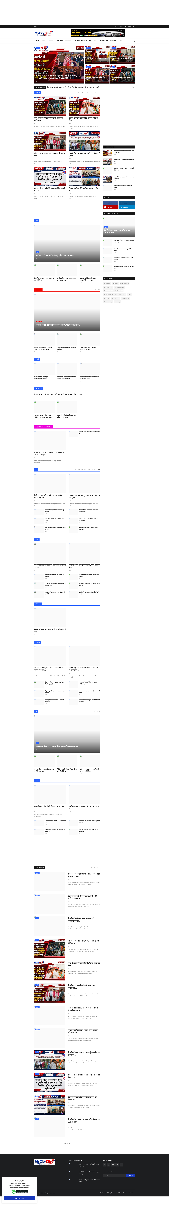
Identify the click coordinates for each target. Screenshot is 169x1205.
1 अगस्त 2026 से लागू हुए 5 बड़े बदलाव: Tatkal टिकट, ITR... (84, 496)
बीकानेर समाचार (107, 283)
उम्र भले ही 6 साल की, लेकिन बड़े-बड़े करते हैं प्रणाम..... (44, 770)
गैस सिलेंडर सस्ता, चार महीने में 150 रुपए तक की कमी (84, 807)
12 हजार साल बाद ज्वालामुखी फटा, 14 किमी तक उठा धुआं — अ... (55, 584)
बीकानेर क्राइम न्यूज (108, 302)
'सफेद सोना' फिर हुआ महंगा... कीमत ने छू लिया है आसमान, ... (89, 821)
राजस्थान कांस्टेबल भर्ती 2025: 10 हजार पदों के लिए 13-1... (89, 279)
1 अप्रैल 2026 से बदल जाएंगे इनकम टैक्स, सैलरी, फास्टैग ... (88, 510)
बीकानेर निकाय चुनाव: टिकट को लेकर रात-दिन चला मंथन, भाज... (49, 669)
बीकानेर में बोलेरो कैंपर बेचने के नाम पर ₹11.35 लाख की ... (124, 186)
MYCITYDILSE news (120, 294)
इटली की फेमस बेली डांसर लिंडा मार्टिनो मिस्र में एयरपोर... (89, 593)
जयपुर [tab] (86, 92)
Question (39, 388)
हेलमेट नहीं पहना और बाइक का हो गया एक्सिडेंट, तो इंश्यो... (50, 630)
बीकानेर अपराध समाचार (119, 287)
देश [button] (121, 41)
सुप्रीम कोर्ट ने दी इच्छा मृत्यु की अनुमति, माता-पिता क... (54, 519)
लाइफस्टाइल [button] (68, 41)
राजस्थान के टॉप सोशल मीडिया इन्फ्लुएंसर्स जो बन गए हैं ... (89, 432)
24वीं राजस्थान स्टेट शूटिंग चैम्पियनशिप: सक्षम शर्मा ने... (41, 378)
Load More (67, 1143)
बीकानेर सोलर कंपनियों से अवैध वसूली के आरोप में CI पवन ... (49, 189)
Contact (36, 26)
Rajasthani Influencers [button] (108, 41)
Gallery (60, 41)
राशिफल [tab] (98, 711)
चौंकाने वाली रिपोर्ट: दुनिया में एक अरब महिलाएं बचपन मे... (54, 575)
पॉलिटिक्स (38, 642)
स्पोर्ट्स (37, 359)
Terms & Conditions (128, 1193)
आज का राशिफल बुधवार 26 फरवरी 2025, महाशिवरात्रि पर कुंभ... (43, 348)
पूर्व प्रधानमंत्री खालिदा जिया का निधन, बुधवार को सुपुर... (50, 566)
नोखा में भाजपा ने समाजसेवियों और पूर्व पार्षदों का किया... (83, 119)
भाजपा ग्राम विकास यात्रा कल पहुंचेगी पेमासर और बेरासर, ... (89, 691)
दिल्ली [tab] (78, 469)
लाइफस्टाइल (38, 290)
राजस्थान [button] (51, 41)
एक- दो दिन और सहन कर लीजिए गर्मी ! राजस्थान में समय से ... (89, 1165)
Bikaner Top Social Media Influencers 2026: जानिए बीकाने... (50, 453)
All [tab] (78, 92)
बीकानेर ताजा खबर (119, 291)
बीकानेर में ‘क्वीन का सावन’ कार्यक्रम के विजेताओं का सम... (81, 919)
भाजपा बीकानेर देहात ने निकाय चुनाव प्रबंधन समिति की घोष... (88, 683)
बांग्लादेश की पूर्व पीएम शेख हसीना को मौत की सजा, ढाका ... (89, 584)
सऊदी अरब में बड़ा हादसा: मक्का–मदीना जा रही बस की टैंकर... (55, 593)
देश (36, 470)
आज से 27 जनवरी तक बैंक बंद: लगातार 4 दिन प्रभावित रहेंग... (89, 519)
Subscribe (130, 1175)
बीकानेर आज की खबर (108, 291)
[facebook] (104, 1164)
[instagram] (108, 1164)
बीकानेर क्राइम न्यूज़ (108, 287)
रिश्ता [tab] (99, 289)
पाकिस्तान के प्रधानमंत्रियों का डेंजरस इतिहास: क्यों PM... (89, 575)
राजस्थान (38, 92)
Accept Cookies (19, 1198)
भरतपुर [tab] (94, 92)
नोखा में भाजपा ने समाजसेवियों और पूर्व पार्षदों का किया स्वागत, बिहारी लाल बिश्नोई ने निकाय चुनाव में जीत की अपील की (72, 87)
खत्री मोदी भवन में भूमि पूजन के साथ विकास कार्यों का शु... (124, 160)
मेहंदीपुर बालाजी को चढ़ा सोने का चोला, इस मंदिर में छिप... (67, 770)
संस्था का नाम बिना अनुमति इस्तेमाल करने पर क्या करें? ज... (55, 528)
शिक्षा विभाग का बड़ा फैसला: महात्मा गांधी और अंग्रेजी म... (44, 279)
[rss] (121, 1164)
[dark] (134, 26)
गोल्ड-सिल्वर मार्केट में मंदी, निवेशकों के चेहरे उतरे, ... (49, 807)
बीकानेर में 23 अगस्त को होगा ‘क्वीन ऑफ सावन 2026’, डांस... (84, 1120)
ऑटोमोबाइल (38, 604)
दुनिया (37, 539)
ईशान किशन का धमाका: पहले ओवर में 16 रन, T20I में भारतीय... (66, 378)
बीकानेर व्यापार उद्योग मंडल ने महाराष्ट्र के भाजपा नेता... (49, 154)
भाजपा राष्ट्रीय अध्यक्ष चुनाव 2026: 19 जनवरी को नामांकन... (89, 700)
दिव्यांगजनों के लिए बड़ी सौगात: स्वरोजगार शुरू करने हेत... (54, 510)
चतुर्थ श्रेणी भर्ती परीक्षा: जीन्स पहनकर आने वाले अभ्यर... (66, 279)
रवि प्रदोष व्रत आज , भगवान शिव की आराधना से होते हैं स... (89, 770)
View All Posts (95, 867)
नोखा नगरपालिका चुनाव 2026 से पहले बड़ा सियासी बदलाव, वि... (54, 683)
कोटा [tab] (91, 92)
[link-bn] (103, 33)
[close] (35, 1179)
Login (116, 26)
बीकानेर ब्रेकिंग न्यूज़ (124, 283)
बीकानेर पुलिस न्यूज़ (125, 298)
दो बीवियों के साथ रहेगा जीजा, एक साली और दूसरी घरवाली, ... (89, 1173)
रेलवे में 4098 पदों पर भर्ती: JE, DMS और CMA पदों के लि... (48, 496)
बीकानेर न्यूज (106, 298)
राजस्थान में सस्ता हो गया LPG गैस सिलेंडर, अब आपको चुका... (55, 830)
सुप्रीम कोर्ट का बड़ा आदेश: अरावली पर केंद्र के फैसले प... (89, 528)
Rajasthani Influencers (83, 41)
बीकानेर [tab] (82, 92)
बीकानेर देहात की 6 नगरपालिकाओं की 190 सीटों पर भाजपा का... (84, 669)
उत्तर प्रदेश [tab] (83, 469)
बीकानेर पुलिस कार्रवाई (108, 294)
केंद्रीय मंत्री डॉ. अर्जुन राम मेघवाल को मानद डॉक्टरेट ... (54, 691)
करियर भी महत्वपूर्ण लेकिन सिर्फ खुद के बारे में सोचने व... (66, 348)
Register (121, 26)
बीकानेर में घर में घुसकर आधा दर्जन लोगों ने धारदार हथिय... (89, 1180)
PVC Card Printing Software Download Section (58, 394)
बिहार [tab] (89, 469)
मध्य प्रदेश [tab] (94, 469)
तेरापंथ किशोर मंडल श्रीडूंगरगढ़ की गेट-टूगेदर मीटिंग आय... (48, 119)
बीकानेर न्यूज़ (115, 283)
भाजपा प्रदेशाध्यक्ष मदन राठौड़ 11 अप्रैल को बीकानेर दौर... (54, 700)
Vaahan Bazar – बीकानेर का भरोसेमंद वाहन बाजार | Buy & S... (43, 416)
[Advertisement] (53, 12)
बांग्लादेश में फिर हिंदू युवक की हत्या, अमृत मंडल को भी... (84, 566)
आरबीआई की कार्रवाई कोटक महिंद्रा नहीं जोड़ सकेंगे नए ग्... (88, 830)
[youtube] (113, 1164)
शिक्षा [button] (95, 41)
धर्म (36, 711)
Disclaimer (103, 1193)
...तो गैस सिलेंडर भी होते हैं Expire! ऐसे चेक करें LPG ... (55, 821)
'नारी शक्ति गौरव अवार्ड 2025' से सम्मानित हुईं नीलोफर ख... (124, 169)
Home (38, 41)
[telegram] (117, 1164)
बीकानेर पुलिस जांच (115, 298)
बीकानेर (129, 294)
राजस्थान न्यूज (117, 302)
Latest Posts (40, 868)
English (128, 26)
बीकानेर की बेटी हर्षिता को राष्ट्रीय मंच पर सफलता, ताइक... (89, 378)
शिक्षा (37, 221)
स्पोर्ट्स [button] (43, 41)
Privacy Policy (110, 1193)
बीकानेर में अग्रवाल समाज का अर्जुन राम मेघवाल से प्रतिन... (84, 154)
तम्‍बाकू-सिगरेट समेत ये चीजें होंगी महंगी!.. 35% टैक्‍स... (88, 348)
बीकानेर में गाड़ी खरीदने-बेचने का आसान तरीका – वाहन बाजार (67, 416)
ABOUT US (118, 1193)
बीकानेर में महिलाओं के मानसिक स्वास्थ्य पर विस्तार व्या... (84, 189)
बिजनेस (37, 781)
